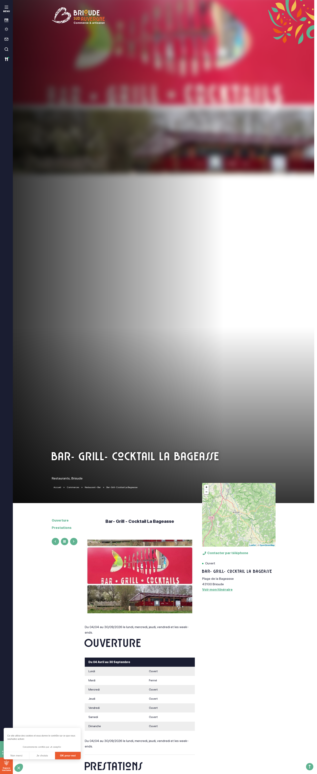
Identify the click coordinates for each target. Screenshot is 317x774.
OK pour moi (68, 755)
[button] (18, 767)
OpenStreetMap (267, 545)
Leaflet (252, 545)
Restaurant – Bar (93, 487)
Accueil (57, 487)
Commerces (73, 487)
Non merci (16, 755)
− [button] (206, 492)
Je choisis (42, 755)
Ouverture (60, 520)
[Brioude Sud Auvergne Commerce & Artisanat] (164, 15)
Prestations (62, 528)
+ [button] (206, 487)
